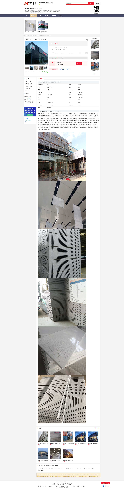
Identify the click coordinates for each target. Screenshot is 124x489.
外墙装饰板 (32, 35)
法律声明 (73, 486)
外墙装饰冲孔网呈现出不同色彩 (96, 70)
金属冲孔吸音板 (41, 470)
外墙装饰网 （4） (29, 85)
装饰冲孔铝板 (40, 469)
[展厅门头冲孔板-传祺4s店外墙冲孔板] (95, 44)
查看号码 (79, 63)
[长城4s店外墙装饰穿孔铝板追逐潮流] (95, 55)
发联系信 (54, 69)
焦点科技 (63, 487)
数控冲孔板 (53, 469)
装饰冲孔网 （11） (29, 86)
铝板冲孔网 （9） (29, 81)
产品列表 (27, 35)
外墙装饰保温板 (59, 469)
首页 (24, 35)
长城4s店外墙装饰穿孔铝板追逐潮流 (97, 59)
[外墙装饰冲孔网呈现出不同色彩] (95, 66)
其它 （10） (28, 90)
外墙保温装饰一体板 (84, 469)
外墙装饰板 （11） (29, 83)
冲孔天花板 (71, 469)
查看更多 (29, 105)
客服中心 (50, 486)
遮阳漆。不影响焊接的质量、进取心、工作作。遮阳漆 (46, 31)
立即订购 (69, 69)
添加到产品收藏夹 (28, 120)
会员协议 (67, 486)
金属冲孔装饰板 (47, 469)
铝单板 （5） (28, 88)
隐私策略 (62, 486)
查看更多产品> (96, 428)
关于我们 (39, 486)
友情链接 (83, 486)
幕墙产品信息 (58, 482)
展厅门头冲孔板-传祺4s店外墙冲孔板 (97, 48)
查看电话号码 (29, 98)
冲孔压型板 (91, 469)
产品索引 (26, 118)
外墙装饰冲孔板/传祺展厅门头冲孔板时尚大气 (64, 483)
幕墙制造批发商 (65, 482)
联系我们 (45, 486)
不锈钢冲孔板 (66, 469)
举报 (33, 72)
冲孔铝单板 (77, 469)
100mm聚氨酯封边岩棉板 (29, 31)
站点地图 (56, 486)
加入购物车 (62, 69)
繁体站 (78, 486)
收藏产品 (28, 72)
